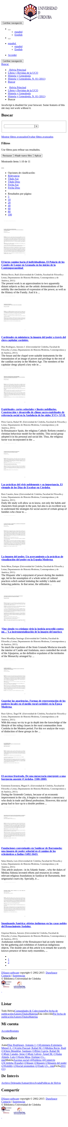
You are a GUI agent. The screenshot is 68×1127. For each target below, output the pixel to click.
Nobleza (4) (39, 1060)
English (18, 34)
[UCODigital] (19, 988)
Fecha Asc (13, 184)
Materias (33, 1013)
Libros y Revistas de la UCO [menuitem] (23, 72)
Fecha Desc (14, 187)
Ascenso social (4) (23, 1060)
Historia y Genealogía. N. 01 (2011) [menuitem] (26, 78)
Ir (36, 126)
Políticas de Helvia (51, 1083)
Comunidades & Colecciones (29, 1010)
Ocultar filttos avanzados (40, 136)
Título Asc (13, 178)
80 (9, 211)
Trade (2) (43, 1066)
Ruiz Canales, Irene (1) (16, 1054)
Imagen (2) (42, 1063)
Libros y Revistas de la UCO (23, 90)
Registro (14, 1031)
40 (9, 205)
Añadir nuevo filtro (23, 155)
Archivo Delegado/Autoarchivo (17, 1083)
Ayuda (37, 1083)
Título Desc (14, 181)
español (18, 31)
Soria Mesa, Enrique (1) (30, 1057)
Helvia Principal (17, 87)
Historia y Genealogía (19, 93)
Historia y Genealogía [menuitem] (19, 75)
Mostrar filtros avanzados (14, 136)
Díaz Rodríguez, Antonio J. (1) (23, 1045)
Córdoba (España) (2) (15, 1063)
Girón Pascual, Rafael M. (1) (31, 1048)
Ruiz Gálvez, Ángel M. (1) (42, 1054)
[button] (9, 29)
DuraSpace (51, 972)
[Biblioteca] (6, 988)
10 (9, 199)
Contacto (6, 975)
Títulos (25, 1013)
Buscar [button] (5, 64)
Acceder (5, 1031)
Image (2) (32, 1063)
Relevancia (13, 175)
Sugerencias (19, 975)
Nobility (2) (10, 1066)
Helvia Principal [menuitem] (17, 69)
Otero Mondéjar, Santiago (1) (19, 1051)
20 (9, 202)
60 (9, 208)
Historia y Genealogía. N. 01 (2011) (26, 96)
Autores (17, 1013)
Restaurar (7, 155)
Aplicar (37, 155)
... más (51, 1066)
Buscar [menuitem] (11, 81)
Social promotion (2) (27, 1066)
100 (10, 214)
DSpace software (10, 972)
